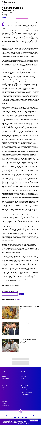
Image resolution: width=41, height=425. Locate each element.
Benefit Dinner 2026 (24, 387)
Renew (3, 387)
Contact (22, 373)
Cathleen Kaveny (24, 308)
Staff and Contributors (6, 378)
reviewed (11, 124)
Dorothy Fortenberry (24, 324)
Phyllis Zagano (23, 341)
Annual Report (23, 397)
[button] (15, 418)
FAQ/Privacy (4, 381)
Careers (22, 378)
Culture (18, 4)
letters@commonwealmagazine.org (22, 17)
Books (14, 4)
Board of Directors (5, 380)
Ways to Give (35, 4)
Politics (9, 4)
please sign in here (12, 421)
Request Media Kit (5, 405)
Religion (4, 4)
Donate (22, 396)
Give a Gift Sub (4, 389)
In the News (4, 376)
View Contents (17, 299)
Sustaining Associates (25, 394)
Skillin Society (23, 390)
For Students (4, 390)
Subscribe (29, 4)
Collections (24, 4)
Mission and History (5, 373)
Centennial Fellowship (6, 374)
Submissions (23, 376)
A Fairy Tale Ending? (13, 287)
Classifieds (4, 403)
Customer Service (24, 380)
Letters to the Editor (24, 374)
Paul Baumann (4, 14)
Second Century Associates (26, 389)
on (16, 167)
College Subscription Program (26, 392)
